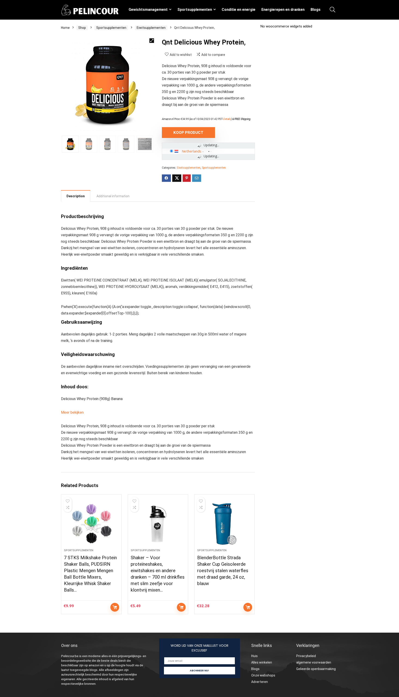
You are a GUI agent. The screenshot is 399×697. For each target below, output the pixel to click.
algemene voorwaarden (313, 662)
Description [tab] (75, 196)
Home (65, 28)
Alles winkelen (261, 662)
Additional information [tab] (113, 196)
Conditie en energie (238, 9)
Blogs (315, 9)
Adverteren (259, 682)
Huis (254, 656)
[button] (151, 40)
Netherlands (191, 151)
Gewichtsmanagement (148, 9)
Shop (82, 28)
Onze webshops (263, 675)
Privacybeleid (306, 656)
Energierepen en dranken (283, 9)
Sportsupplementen (194, 9)
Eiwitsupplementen (151, 28)
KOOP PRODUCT (188, 132)
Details (227, 119)
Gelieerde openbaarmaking (316, 669)
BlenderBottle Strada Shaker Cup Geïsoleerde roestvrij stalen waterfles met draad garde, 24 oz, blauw (222, 570)
